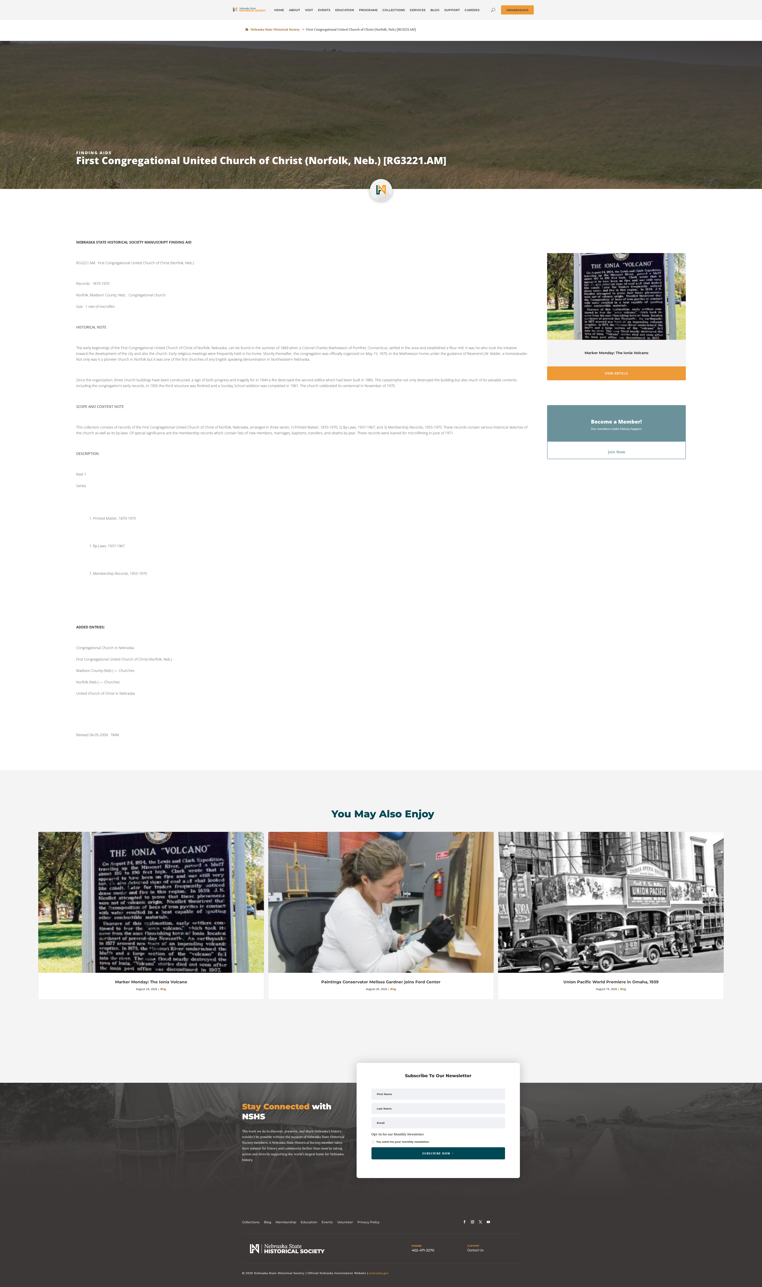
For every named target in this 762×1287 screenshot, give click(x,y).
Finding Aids (94, 152)
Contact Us (475, 1250)
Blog (163, 989)
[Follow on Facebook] (464, 1222)
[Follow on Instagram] (472, 1222)
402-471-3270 (423, 1250)
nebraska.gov (379, 1273)
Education (309, 1222)
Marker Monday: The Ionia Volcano (616, 353)
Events (327, 1222)
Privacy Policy (368, 1222)
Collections (251, 1222)
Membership (286, 1222)
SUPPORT (473, 1246)
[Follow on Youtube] (488, 1222)
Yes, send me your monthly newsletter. (403, 1141)
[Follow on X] (480, 1222)
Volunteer (345, 1222)
